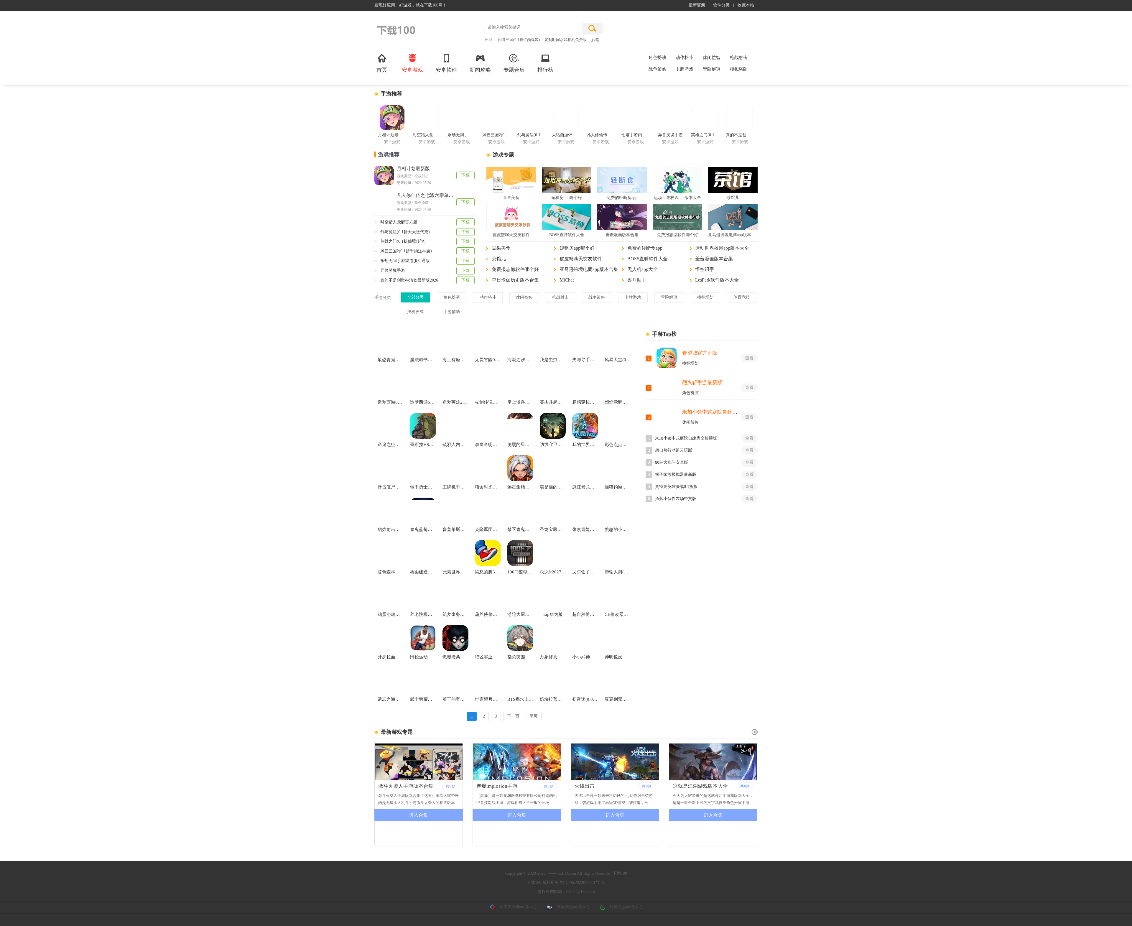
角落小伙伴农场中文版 (675, 498)
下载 (465, 175)
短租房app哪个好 (566, 197)
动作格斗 (684, 57)
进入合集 (418, 815)
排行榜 (545, 70)
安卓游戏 (412, 70)
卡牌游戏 (684, 69)
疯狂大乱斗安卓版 (671, 462)
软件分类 (721, 5)
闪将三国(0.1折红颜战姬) (519, 39)
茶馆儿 (733, 197)
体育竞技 (741, 297)
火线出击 (486, 786)
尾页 (533, 716)
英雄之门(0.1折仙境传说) (403, 241)
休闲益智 (711, 57)
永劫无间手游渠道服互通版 (405, 261)
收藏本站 (746, 5)
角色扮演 (657, 57)
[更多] (754, 732)
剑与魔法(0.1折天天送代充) (405, 232)
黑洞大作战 (685, 786)
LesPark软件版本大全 (717, 279)
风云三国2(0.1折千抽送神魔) (406, 251)
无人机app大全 (642, 269)
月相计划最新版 (413, 168)
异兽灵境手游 (392, 270)
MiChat (567, 279)
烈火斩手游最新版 (702, 382)
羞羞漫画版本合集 (622, 235)
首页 (381, 70)
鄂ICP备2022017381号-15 (582, 882)
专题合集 (514, 70)
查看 (749, 358)
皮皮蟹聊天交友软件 (511, 235)
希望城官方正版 (699, 353)
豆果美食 (511, 197)
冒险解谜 (711, 69)
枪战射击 (739, 57)
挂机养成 (415, 312)
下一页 (513, 716)
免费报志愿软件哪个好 (677, 235)
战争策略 (657, 69)
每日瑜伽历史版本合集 (515, 279)
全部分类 (415, 297)
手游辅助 (451, 312)
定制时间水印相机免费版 (565, 39)
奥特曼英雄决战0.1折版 (676, 486)
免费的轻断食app (622, 197)
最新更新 (697, 5)
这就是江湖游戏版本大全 (602, 786)
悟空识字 (704, 269)
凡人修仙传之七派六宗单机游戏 (430, 195)
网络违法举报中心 (573, 907)
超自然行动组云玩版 (673, 450)
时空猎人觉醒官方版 (398, 222)
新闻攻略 (480, 70)
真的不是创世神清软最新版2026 (409, 280)
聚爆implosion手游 (398, 786)
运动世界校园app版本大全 (677, 197)
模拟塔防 (739, 69)
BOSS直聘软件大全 (566, 235)
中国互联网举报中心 (518, 907)
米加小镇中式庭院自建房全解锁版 (719, 412)
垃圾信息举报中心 (626, 907)
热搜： (490, 39)
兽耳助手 (636, 279)
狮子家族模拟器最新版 (675, 474)
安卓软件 (446, 70)
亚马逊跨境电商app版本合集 (733, 235)
